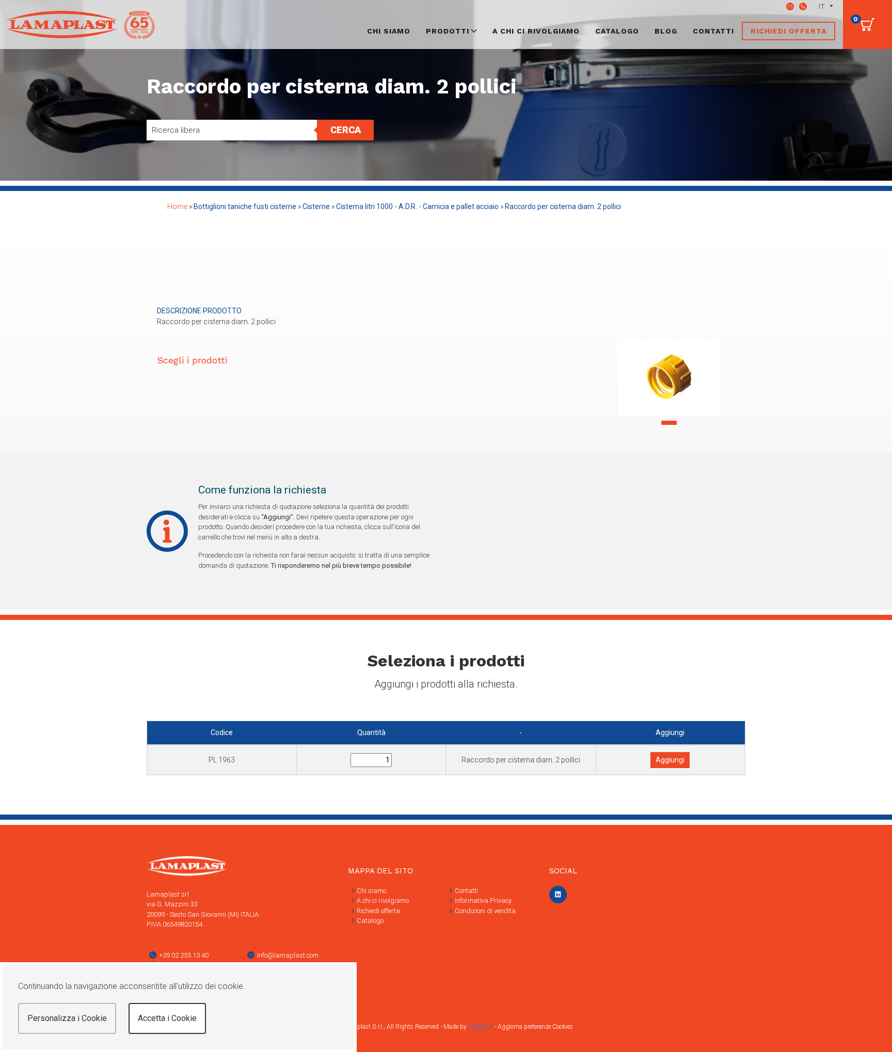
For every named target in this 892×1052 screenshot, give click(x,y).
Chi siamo (388, 31)
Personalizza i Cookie (67, 1018)
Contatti (713, 31)
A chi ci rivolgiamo (536, 31)
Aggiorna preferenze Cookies (535, 1026)
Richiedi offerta (788, 31)
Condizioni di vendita (484, 911)
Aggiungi (670, 760)
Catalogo (617, 31)
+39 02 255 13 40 (184, 955)
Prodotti (447, 31)
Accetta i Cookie (167, 1018)
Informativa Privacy (482, 900)
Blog (666, 31)
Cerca (345, 129)
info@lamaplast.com (287, 955)
